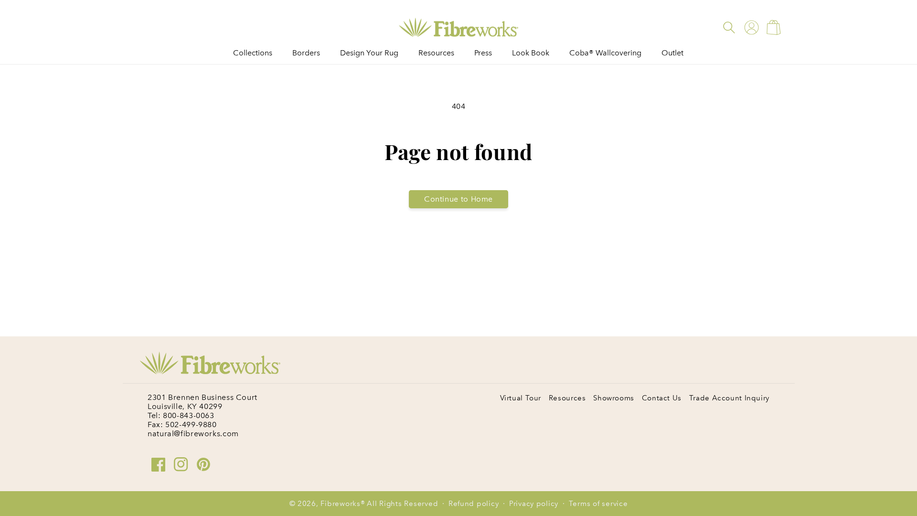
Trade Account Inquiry (729, 398)
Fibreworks (340, 503)
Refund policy (473, 503)
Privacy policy (533, 503)
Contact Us (662, 398)
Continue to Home (458, 199)
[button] (729, 27)
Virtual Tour (521, 398)
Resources (567, 398)
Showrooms (613, 398)
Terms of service (598, 503)
